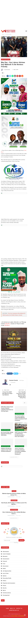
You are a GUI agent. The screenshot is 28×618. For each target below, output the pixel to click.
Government (14, 500)
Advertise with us (14, 610)
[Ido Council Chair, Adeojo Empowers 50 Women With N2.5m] (7, 426)
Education (5, 556)
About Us (12, 608)
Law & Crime (5, 573)
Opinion (4, 575)
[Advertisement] (14, 15)
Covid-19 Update (6, 554)
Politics (14, 491)
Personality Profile (7, 578)
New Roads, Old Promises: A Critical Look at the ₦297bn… (14, 503)
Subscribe (21, 540)
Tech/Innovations (7, 592)
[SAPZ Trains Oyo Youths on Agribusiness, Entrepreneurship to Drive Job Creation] (21, 426)
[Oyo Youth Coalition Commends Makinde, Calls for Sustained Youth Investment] (21, 410)
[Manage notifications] (25, 615)
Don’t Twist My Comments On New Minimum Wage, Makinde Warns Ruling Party (21, 394)
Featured (5, 561)
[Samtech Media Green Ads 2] (14, 205)
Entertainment (14, 509)
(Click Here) (7, 323)
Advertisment (6, 551)
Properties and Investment (9, 583)
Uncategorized (6, 595)
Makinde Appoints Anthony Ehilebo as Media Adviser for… (14, 494)
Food (4, 563)
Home (7, 608)
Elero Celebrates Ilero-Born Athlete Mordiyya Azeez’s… (14, 512)
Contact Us (19, 608)
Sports (4, 590)
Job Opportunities (5, 59)
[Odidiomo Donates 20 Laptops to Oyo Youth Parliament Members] (7, 443)
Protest (4, 585)
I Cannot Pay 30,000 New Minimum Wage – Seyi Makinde (7, 393)
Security (5, 588)
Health (4, 568)
